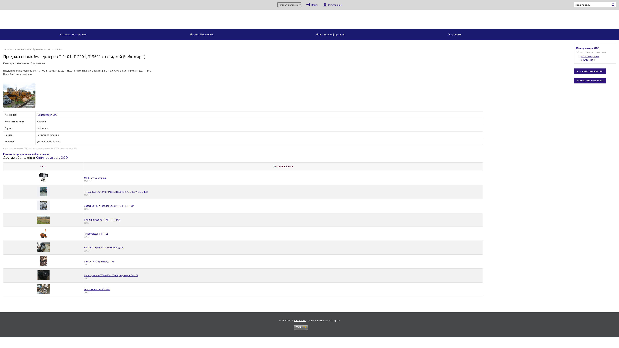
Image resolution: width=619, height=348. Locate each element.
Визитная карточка (590, 56)
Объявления (587, 59)
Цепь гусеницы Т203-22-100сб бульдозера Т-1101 (111, 275)
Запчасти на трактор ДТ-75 (99, 261)
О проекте (454, 34)
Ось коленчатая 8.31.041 (97, 289)
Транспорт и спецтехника (17, 49)
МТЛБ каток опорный (95, 177)
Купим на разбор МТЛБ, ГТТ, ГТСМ (102, 219)
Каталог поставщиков (73, 34)
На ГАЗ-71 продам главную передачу (103, 247)
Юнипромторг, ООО (47, 114)
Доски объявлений (201, 34)
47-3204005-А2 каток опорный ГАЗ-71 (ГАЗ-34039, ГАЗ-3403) (116, 191)
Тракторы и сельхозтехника (48, 49)
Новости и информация (330, 34)
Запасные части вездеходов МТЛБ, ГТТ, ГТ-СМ (109, 205)
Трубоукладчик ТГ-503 (96, 233)
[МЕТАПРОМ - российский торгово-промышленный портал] (33, 19)
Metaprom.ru (300, 320)
